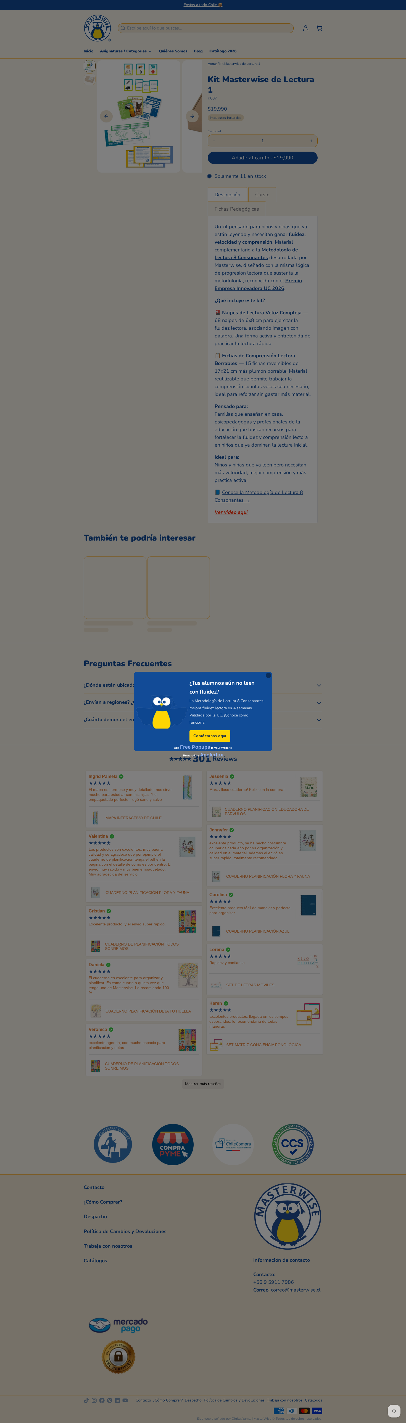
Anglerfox (211, 755)
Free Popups (195, 747)
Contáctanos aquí (209, 736)
